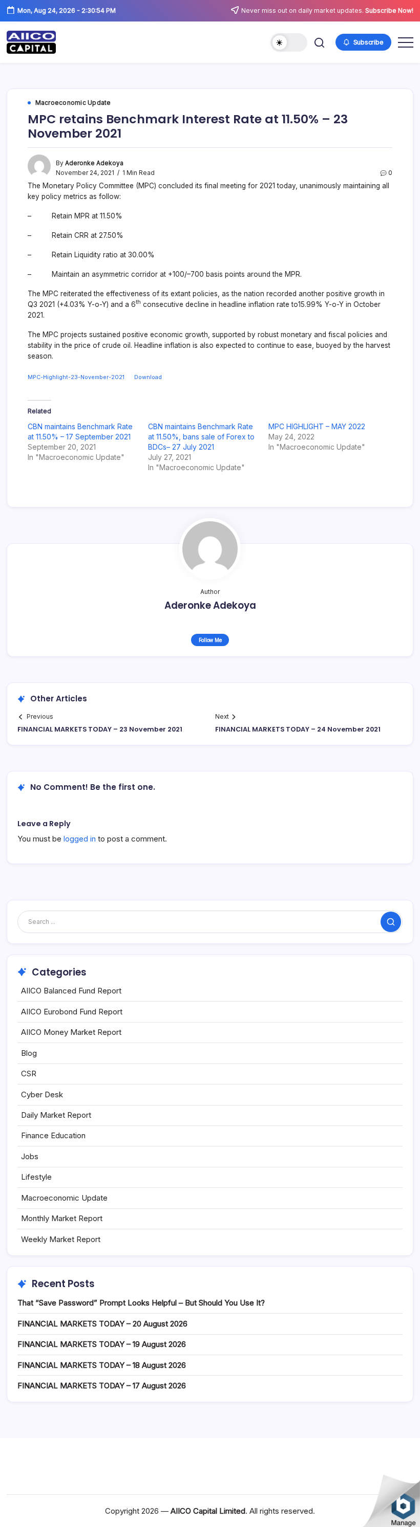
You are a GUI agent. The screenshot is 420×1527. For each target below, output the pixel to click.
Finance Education (53, 1135)
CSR (28, 1073)
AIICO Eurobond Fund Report (71, 1011)
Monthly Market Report (61, 1218)
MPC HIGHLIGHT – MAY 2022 (316, 426)
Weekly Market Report (60, 1239)
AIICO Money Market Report (71, 1032)
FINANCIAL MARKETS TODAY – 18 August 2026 (101, 1365)
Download (148, 377)
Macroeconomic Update (64, 1198)
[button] (288, 42)
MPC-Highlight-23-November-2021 (76, 377)
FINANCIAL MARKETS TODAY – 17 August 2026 (101, 1385)
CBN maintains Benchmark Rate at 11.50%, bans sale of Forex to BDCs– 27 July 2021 (201, 436)
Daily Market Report (56, 1115)
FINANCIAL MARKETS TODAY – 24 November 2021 (298, 729)
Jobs (29, 1156)
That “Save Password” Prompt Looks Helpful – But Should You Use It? (141, 1303)
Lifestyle (36, 1177)
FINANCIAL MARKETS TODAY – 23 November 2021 (99, 729)
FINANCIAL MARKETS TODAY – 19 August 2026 (101, 1344)
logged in (80, 839)
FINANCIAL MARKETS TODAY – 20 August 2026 (102, 1324)
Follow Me (210, 640)
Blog (29, 1053)
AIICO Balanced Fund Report (71, 990)
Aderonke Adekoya (94, 163)
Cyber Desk (42, 1094)
